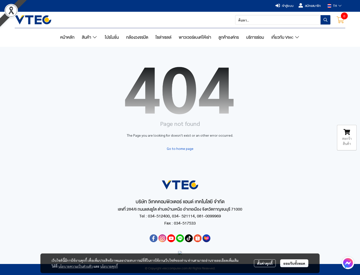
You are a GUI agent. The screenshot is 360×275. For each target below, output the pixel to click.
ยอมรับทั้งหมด (294, 263)
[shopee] (198, 238)
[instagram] (162, 238)
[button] (334, 6)
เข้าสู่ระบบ (288, 6)
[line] (180, 238)
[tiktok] (189, 238)
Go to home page (180, 148)
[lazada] (206, 238)
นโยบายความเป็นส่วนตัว (75, 266)
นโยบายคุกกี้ (109, 266)
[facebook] (153, 238)
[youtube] (171, 238)
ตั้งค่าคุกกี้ (265, 263)
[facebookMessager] (348, 263)
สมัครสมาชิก (313, 6)
